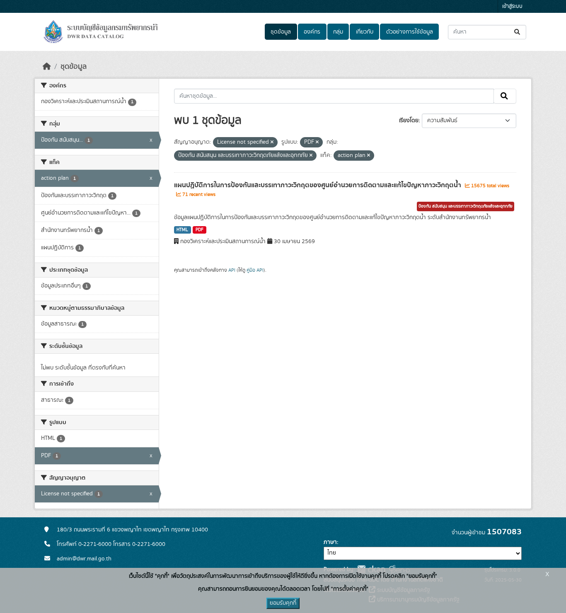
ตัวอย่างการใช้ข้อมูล (409, 32)
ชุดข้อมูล (281, 32)
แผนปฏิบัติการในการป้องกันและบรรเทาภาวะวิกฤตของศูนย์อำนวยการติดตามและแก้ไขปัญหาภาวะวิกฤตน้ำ (318, 185)
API (231, 270)
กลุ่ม (338, 32)
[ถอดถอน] (272, 142)
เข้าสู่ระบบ (512, 6)
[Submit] (518, 32)
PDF (199, 230)
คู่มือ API (255, 270)
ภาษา (330, 542)
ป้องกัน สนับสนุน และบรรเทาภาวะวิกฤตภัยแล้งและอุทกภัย (465, 206)
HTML (182, 230)
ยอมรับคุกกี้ (283, 603)
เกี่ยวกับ (364, 32)
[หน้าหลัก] (47, 66)
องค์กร (312, 32)
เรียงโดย (408, 120)
